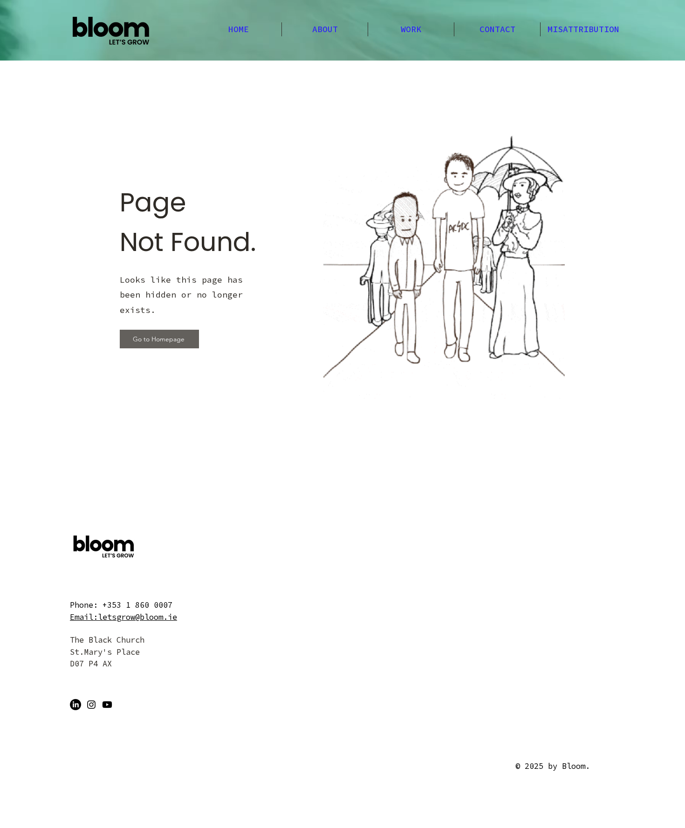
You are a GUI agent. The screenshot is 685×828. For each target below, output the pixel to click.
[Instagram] (91, 704)
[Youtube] (107, 704)
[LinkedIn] (75, 704)
